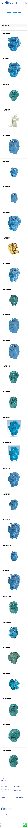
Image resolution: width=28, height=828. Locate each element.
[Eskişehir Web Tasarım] (0, 825)
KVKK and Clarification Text (9, 815)
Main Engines (4, 786)
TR (21, 3)
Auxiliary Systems (19, 794)
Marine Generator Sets (6, 790)
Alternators (4, 794)
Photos (3, 800)
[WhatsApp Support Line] (25, 825)
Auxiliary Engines (18, 786)
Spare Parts (17, 790)
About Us (3, 780)
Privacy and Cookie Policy (8, 818)
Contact (3, 812)
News (2, 803)
